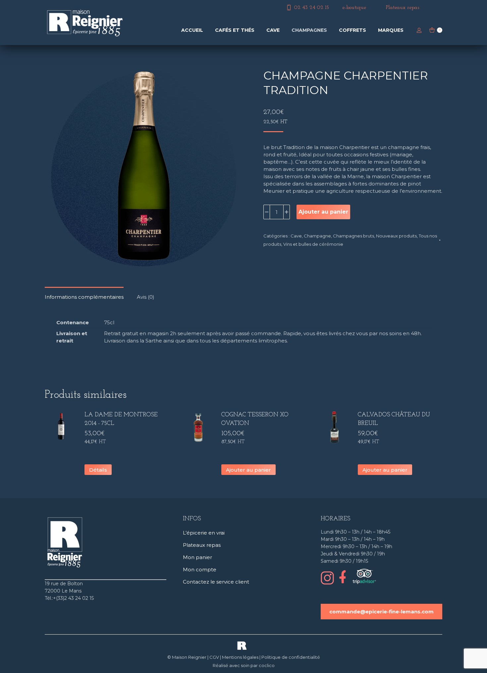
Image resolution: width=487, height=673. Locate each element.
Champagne (317, 235)
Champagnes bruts (353, 235)
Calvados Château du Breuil (394, 419)
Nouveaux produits (396, 235)
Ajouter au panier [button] (248, 470)
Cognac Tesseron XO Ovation (255, 419)
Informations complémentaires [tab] (84, 297)
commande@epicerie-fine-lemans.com (381, 611)
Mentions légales (240, 657)
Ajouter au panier (323, 212)
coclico (267, 665)
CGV (214, 657)
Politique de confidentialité (290, 657)
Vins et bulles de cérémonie (313, 244)
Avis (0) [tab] (145, 297)
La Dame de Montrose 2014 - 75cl (121, 419)
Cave (296, 235)
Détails (98, 470)
